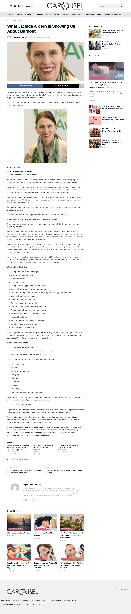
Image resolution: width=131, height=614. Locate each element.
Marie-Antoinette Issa (97, 87)
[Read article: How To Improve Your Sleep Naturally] (45, 522)
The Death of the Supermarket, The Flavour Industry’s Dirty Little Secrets (71, 535)
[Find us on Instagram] (22, 6)
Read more (95, 100)
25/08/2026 (11, 535)
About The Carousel (113, 15)
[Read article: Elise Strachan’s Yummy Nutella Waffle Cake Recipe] (95, 132)
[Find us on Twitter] (11, 6)
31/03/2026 (33, 37)
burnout (75, 182)
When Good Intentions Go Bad (21, 171)
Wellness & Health (43, 15)
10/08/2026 (64, 570)
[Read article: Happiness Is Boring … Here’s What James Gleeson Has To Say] (19, 552)
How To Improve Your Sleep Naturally (23, 174)
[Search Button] (122, 6)
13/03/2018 (106, 35)
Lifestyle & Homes (93, 15)
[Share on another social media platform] (81, 86)
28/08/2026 (109, 87)
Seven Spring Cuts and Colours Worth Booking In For (111, 142)
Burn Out (15, 459)
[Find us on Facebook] (7, 6)
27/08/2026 (106, 133)
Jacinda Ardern (25, 459)
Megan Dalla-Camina (20, 37)
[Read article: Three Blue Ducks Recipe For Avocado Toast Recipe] (95, 33)
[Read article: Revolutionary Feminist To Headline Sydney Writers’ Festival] (95, 45)
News (11, 15)
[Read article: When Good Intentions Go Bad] (19, 522)
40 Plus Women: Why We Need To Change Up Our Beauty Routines (71, 565)
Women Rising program (46, 333)
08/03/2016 (106, 48)
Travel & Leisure (61, 15)
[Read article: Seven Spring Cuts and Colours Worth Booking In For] (95, 143)
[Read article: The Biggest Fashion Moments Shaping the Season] (95, 120)
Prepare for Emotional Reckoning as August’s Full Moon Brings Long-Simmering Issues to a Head (18, 448)
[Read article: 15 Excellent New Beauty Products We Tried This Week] (95, 109)
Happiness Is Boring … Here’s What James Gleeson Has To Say (18, 565)
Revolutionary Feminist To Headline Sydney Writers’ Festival (111, 44)
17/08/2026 (38, 570)
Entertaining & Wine (97, 78)
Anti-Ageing (39, 559)
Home (9, 20)
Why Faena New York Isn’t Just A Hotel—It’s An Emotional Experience (43, 448)
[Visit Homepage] (65, 6)
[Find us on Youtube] (15, 6)
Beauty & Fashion (24, 15)
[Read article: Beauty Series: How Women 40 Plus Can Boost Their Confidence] (45, 552)
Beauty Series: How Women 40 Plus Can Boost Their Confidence (45, 565)
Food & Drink (77, 15)
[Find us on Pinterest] (19, 6)
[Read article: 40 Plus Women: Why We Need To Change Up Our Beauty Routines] (72, 552)
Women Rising (46, 430)
